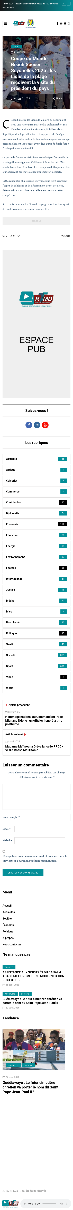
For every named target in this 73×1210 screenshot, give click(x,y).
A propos (8, 938)
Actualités (9, 912)
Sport (17, 46)
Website (7, 840)
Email (7, 829)
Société (7, 918)
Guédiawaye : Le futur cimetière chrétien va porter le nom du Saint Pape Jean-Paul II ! (32, 1001)
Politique (8, 931)
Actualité (10, 994)
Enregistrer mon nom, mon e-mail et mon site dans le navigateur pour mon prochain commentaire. (35, 858)
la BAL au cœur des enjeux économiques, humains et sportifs (33, 1084)
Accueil (7, 905)
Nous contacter (12, 944)
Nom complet (11, 817)
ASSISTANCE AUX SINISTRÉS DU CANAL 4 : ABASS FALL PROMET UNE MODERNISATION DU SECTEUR (33, 976)
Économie (9, 925)
